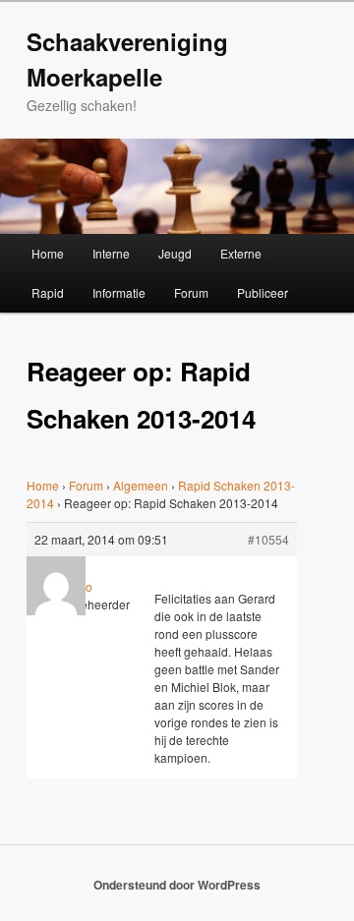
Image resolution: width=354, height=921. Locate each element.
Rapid (47, 292)
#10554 (268, 539)
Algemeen (140, 485)
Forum (191, 292)
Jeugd (175, 253)
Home (47, 253)
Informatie (119, 292)
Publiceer (262, 292)
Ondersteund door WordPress (177, 884)
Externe (241, 253)
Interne (111, 253)
